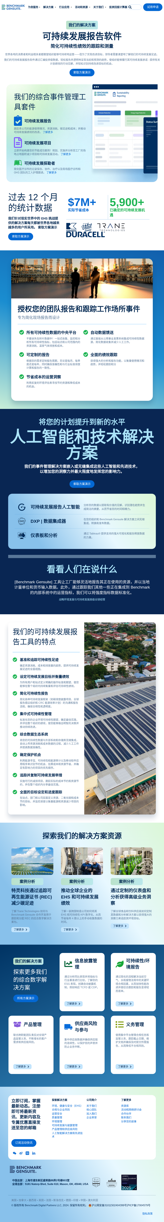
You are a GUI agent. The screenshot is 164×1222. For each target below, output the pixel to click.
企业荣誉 (91, 1117)
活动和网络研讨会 (131, 1109)
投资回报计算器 (118, 7)
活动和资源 (81, 7)
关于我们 (98, 7)
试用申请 (153, 7)
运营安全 (57, 1113)
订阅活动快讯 (24, 1142)
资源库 (125, 1105)
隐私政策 (147, 1213)
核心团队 (91, 1109)
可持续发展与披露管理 (65, 1125)
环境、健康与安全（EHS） (67, 1105)
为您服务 (33, 7)
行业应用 (64, 7)
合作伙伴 (126, 1113)
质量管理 (57, 1117)
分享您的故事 (128, 1121)
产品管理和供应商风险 (65, 1129)
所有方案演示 (25, 998)
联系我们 (126, 1117)
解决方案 (48, 7)
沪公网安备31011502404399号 (109, 1205)
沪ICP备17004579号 (138, 1205)
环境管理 (57, 1121)
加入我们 (91, 1113)
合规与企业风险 (61, 1109)
